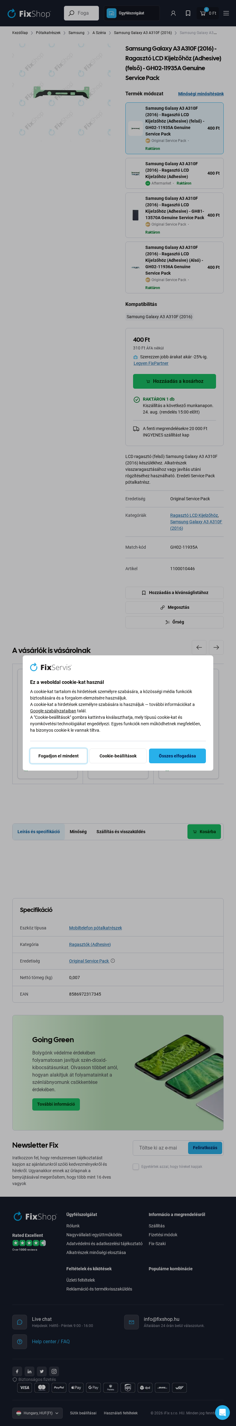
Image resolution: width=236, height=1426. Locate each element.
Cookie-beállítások (118, 755)
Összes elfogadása (177, 755)
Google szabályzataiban (53, 710)
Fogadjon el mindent (58, 755)
